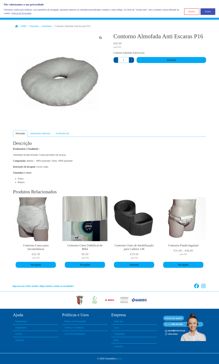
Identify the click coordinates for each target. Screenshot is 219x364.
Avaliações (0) (62, 133)
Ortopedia (34, 26)
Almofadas (47, 26)
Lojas (116, 327)
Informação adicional (40, 133)
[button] (100, 38)
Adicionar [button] (134, 264)
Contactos (118, 346)
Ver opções (36, 264)
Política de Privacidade (75, 321)
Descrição (20, 133)
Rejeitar (191, 11)
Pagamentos (21, 327)
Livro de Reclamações (75, 334)
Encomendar (21, 321)
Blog (116, 340)
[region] (109, 9)
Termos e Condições (74, 327)
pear (119, 358)
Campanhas (119, 334)
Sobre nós (118, 321)
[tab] (20, 133)
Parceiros (19, 340)
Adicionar (171, 60)
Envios (18, 334)
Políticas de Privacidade (21, 13)
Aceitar (208, 11)
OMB (23, 26)
